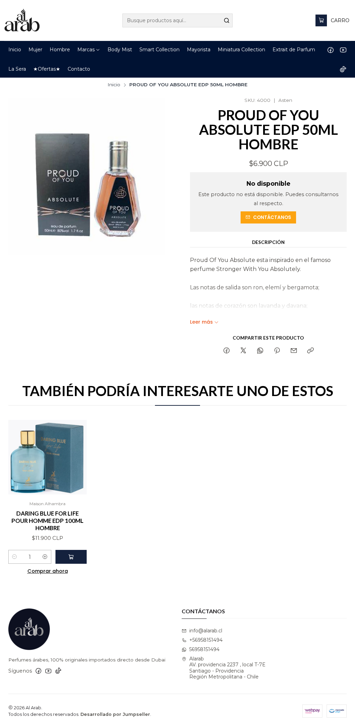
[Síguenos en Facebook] (330, 49)
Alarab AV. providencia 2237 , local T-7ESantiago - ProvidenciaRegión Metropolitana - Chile (227, 668)
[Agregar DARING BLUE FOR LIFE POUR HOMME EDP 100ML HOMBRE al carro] (71, 557)
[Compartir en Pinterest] (277, 351)
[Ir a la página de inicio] (22, 20)
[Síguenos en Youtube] (343, 49)
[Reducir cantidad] (14, 556)
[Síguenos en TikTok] (343, 69)
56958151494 (204, 649)
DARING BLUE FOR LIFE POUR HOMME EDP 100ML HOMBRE (47, 521)
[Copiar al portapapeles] (310, 351)
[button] (88, 49)
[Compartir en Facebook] (226, 351)
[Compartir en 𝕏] (243, 351)
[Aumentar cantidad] (45, 556)
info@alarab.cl (205, 631)
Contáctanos (272, 217)
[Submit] (227, 20)
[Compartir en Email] (294, 351)
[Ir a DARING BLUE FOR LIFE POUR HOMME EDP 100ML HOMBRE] (47, 457)
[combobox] (177, 20)
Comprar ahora (47, 571)
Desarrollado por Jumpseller (115, 714)
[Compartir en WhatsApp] (260, 351)
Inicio (113, 84)
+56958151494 (206, 640)
